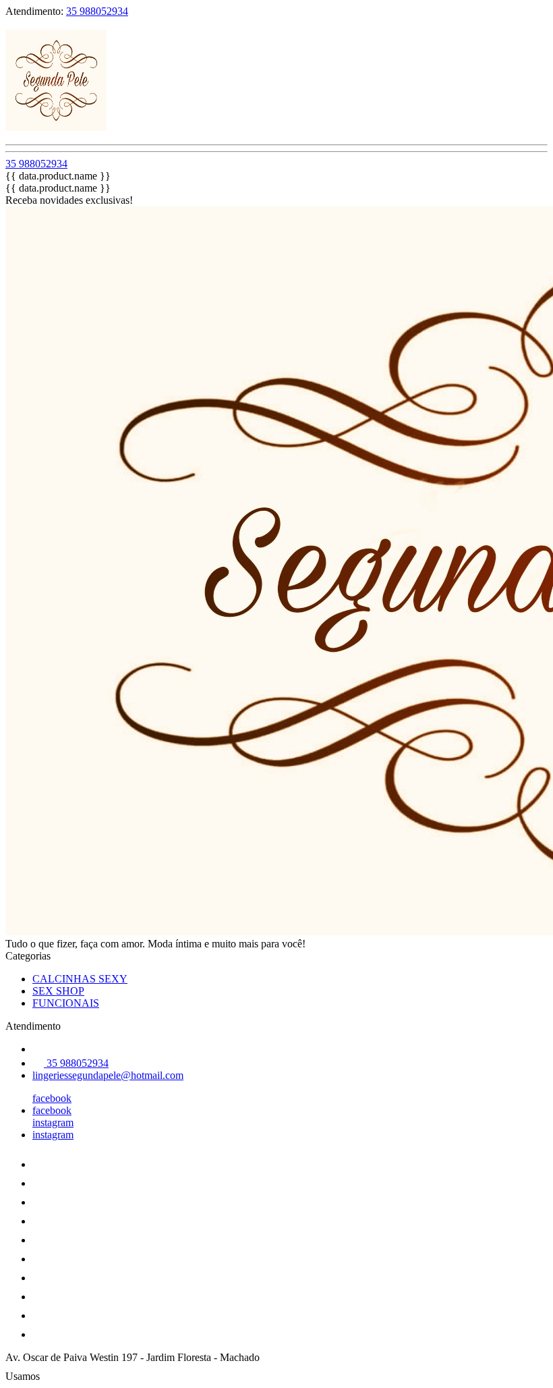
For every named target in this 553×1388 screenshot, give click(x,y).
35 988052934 (97, 11)
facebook (51, 1098)
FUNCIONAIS (65, 1003)
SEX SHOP (58, 991)
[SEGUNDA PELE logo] (56, 127)
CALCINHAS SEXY (79, 978)
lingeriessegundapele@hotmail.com (107, 1075)
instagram (53, 1122)
